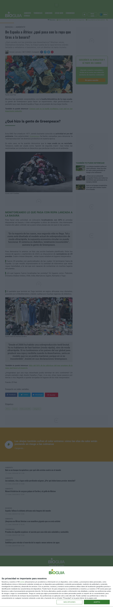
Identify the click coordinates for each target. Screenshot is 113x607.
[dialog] (56, 586)
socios (22, 582)
